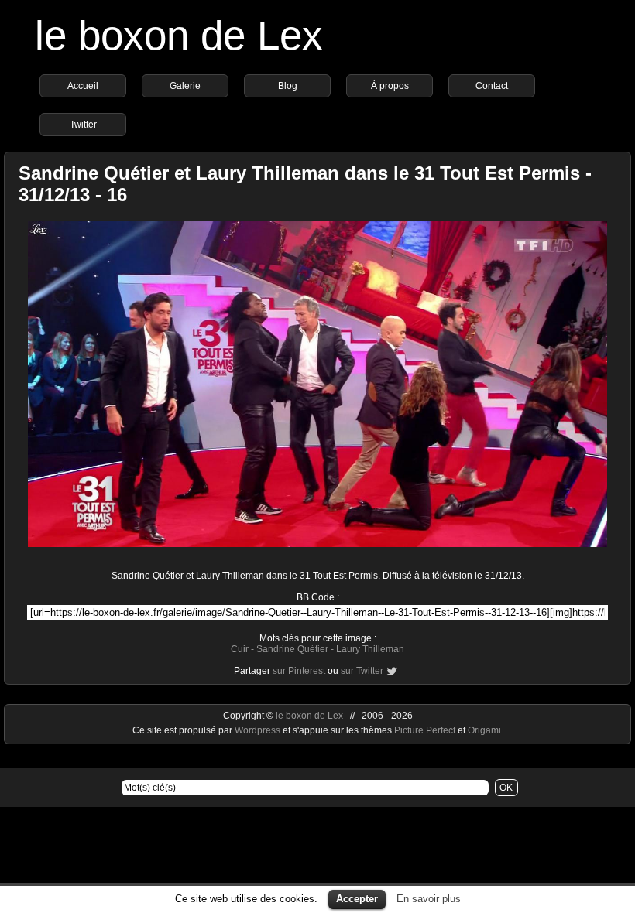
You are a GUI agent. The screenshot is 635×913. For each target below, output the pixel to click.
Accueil (82, 85)
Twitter (83, 124)
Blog (287, 85)
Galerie (185, 85)
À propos (390, 85)
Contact (491, 85)
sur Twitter (362, 670)
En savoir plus (428, 898)
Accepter (357, 898)
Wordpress (259, 730)
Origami (484, 730)
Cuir (240, 649)
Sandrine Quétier (292, 649)
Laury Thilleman (370, 649)
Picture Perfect (424, 730)
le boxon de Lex (179, 35)
